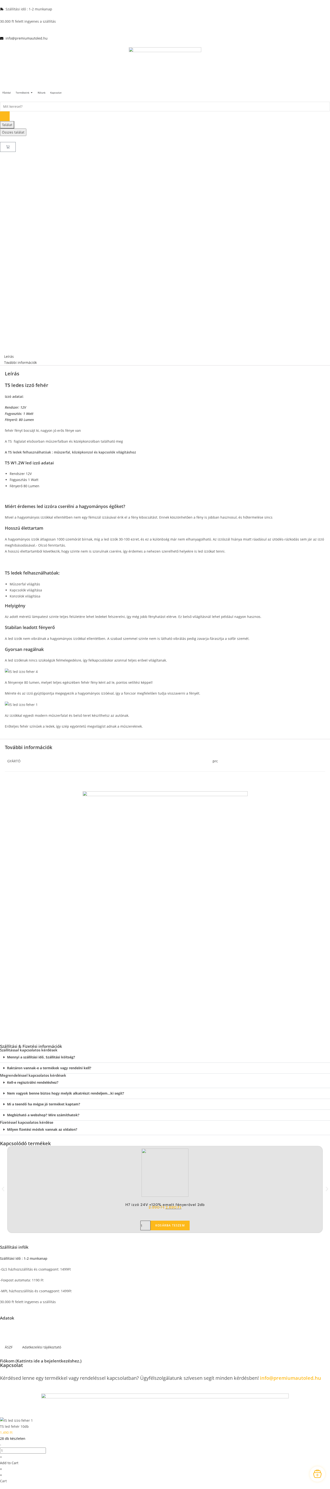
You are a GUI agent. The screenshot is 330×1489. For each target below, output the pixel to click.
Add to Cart (9, 1463)
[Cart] (8, 147)
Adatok (7, 1318)
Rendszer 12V (21, 473)
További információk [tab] (20, 362)
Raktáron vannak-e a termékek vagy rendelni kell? (49, 1068)
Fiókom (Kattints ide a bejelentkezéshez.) (40, 1361)
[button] (165, 1057)
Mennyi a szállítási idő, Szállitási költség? (41, 1057)
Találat (7, 124)
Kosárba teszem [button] (170, 1225)
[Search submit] (5, 116)
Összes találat (13, 132)
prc (215, 761)
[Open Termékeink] (31, 93)
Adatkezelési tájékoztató (41, 1347)
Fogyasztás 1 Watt (24, 479)
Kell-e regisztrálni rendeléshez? (32, 1082)
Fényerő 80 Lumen (24, 486)
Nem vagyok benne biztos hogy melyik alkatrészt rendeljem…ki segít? (65, 1093)
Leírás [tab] (9, 356)
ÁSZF (9, 1347)
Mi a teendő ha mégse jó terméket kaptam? (43, 1104)
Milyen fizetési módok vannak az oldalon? (42, 1129)
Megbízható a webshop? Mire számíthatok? (43, 1115)
